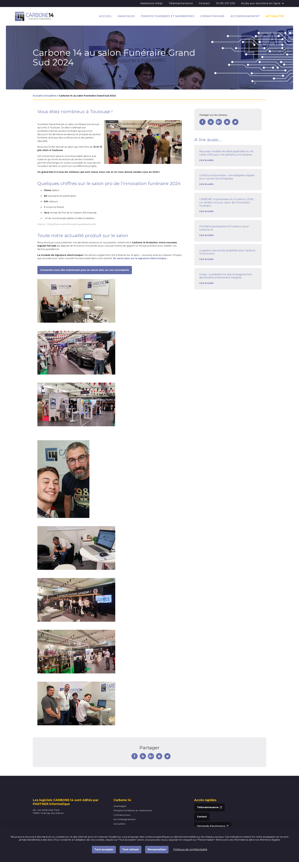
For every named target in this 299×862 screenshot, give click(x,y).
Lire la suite (206, 160)
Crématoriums (212, 16)
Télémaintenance (181, 3)
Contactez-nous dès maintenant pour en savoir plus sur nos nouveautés (84, 270)
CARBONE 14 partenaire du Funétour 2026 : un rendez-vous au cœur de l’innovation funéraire (226, 202)
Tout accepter (103, 849)
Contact (204, 3)
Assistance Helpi (151, 3)
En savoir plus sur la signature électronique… (140, 258)
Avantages (126, 16)
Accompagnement (245, 16)
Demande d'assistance (211, 826)
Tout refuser (130, 849)
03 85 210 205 (225, 3)
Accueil (105, 16)
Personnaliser (157, 849)
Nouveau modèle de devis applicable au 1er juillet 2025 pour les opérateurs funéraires (226, 153)
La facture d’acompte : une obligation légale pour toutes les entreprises (226, 177)
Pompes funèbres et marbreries (167, 16)
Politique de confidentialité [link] (190, 849)
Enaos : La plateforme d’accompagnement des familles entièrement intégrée (225, 276)
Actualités (275, 16)
